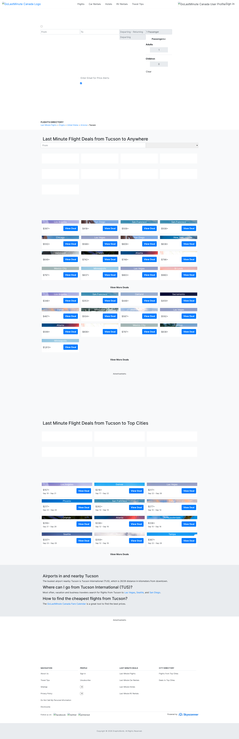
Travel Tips (138, 4)
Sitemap (44, 687)
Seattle (140, 592)
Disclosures (127, 101)
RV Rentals (122, 4)
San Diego (155, 592)
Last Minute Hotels (127, 687)
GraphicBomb (118, 731)
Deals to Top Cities (167, 680)
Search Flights (185, 51)
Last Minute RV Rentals (129, 693)
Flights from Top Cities (168, 674)
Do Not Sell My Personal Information (56, 700)
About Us (45, 674)
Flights (80, 4)
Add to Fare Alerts (92, 83)
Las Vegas (129, 592)
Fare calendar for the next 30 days (59, 77)
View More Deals (119, 287)
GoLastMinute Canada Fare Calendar (66, 603)
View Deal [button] (70, 228)
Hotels (108, 4)
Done (167, 71)
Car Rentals (95, 4)
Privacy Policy (113, 101)
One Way (47, 26)
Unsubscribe (85, 680)
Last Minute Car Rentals (129, 680)
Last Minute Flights (127, 674)
